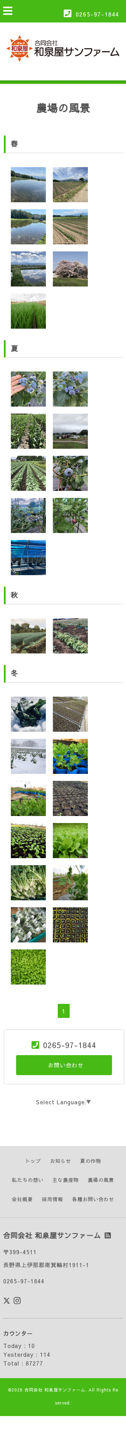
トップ (33, 1160)
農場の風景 (101, 1179)
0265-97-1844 (97, 14)
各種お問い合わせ (93, 1199)
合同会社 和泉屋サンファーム (54, 1390)
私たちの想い (27, 1179)
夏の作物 (90, 1160)
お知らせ (60, 1160)
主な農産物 (65, 1179)
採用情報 (52, 1199)
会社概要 (22, 1199)
